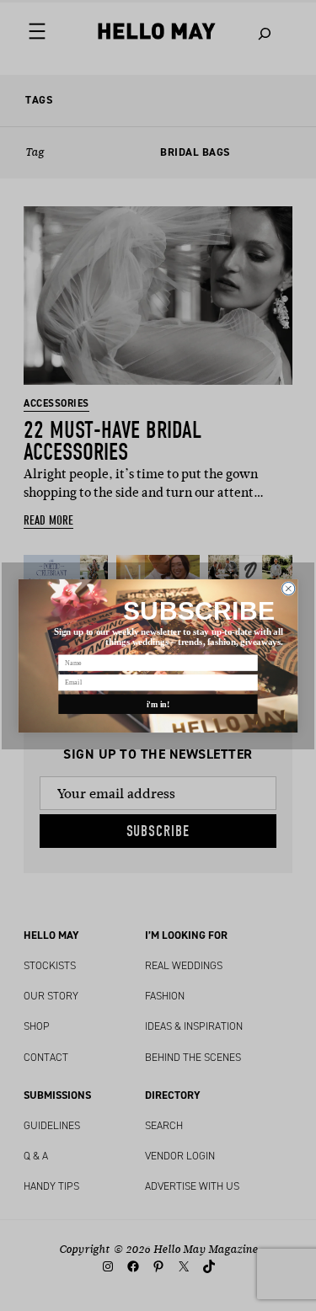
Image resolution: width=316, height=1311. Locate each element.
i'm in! (158, 703)
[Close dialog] (288, 588)
